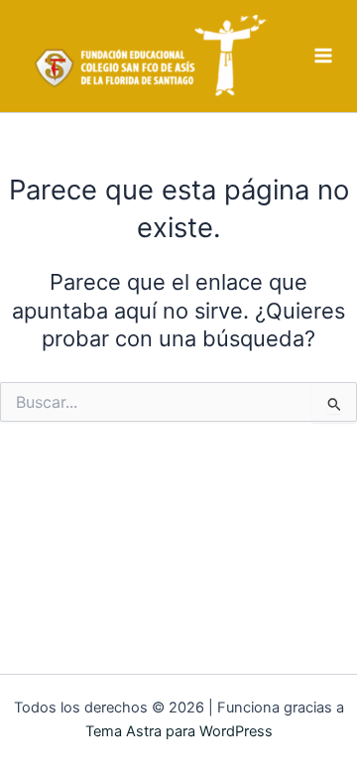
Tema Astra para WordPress (179, 731)
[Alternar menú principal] (323, 55)
